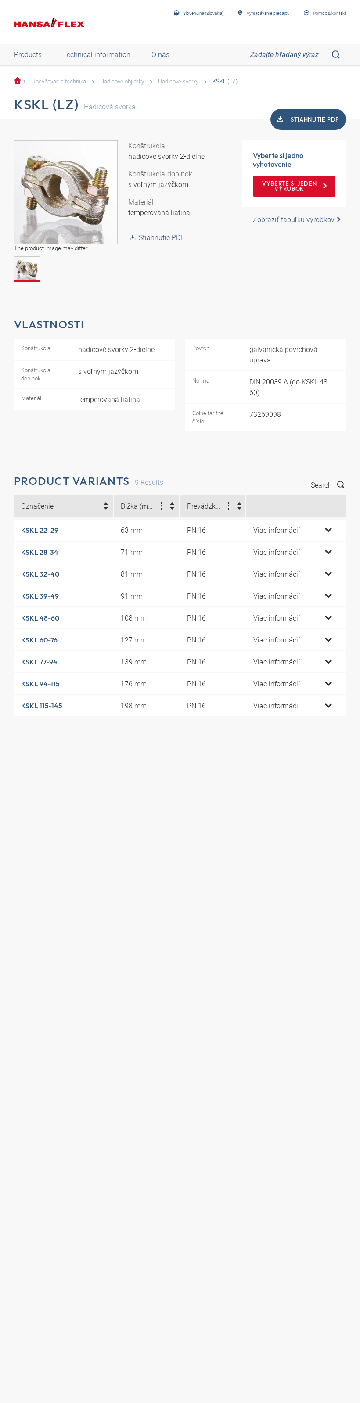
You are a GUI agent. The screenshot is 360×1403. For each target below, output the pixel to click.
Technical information (96, 54)
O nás (160, 54)
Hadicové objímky (122, 81)
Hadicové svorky (178, 81)
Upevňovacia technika (59, 81)
